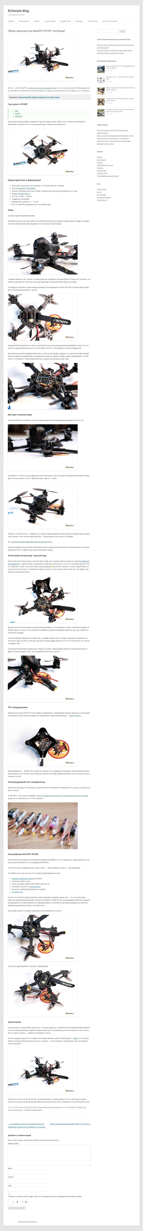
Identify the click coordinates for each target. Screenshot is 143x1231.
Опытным (79, 21)
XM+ (64, 638)
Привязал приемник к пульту (23, 878)
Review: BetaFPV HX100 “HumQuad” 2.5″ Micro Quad (38, 97)
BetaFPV (72, 1107)
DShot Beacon (35, 887)
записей (101, 195)
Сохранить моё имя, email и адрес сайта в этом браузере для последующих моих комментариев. (45, 1196)
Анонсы (99, 157)
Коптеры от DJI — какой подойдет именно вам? (114, 141)
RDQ (16, 111)
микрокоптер (18, 1110)
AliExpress (18, 116)
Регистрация (101, 189)
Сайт (10, 1186)
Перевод (58, 1107)
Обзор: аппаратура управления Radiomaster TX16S (115, 136)
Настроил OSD (17, 892)
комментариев (104, 197)
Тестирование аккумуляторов (108, 176)
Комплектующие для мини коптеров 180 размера (114, 50)
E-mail (11, 1177)
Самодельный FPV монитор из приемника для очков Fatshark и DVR (120, 110)
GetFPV (17, 114)
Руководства (24, 21)
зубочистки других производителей (42, 88)
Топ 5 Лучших (93, 21)
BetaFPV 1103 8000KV (27, 188)
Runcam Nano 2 (24, 194)
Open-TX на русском (110, 21)
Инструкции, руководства (106, 61)
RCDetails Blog (18, 11)
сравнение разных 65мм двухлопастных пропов (29, 542)
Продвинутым (65, 21)
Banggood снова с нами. (105, 144)
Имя (10, 1168)
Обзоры (37, 21)
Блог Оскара (43, 1107)
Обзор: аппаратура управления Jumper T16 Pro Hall (70, 1124)
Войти (99, 192)
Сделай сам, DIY (102, 173)
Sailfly (75, 1038)
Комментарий (13, 1143)
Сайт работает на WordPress (27, 1222)
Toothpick (78, 1107)
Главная (11, 21)
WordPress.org (102, 200)
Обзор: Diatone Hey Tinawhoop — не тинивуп (113, 138)
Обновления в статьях (105, 165)
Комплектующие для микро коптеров (110, 53)
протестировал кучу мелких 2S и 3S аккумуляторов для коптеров (63, 796)
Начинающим (50, 21)
